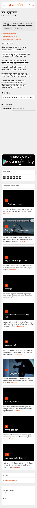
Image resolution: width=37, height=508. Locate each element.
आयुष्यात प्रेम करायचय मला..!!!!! (10, 36)
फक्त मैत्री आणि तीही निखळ (9, 34)
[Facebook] (29, 4)
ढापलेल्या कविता (16, 4)
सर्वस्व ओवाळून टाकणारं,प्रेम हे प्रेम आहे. (12, 39)
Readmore (6, 213)
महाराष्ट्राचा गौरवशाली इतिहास (11, 480)
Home (4, 498)
